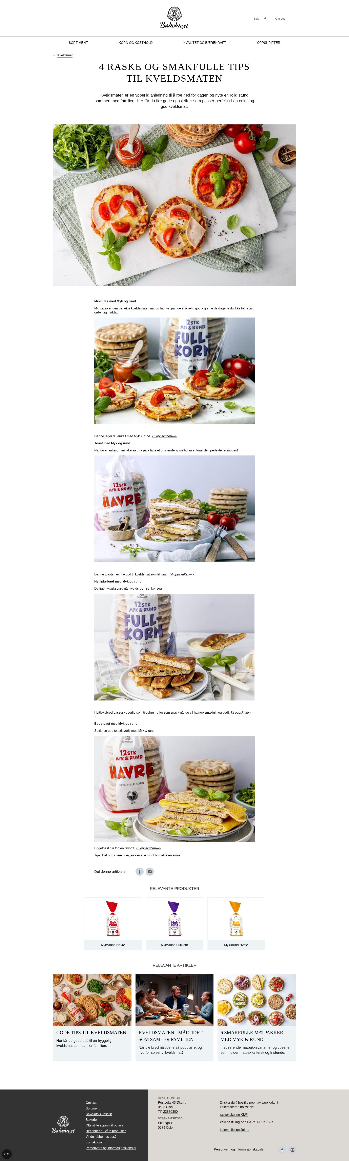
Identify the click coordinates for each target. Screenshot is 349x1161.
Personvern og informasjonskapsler (111, 1148)
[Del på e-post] (150, 872)
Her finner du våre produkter (106, 1131)
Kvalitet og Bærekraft (204, 42)
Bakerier (92, 1119)
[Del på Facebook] (140, 872)
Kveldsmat (65, 55)
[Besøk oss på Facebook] (282, 1150)
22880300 (170, 1111)
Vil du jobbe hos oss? (101, 1136)
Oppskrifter (268, 42)
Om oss (280, 18)
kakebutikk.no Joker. (234, 1130)
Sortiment (78, 42)
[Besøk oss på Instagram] (292, 1150)
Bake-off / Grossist (99, 1114)
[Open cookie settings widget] (7, 1154)
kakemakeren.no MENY (237, 1107)
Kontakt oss (94, 1142)
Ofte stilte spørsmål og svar (105, 1125)
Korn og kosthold (136, 42)
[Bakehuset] (174, 28)
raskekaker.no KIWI (234, 1114)
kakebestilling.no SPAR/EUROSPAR (246, 1122)
